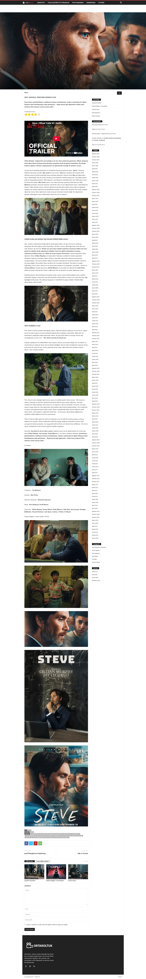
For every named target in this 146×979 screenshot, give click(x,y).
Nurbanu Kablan (32, 81)
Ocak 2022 (95, 317)
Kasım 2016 (95, 502)
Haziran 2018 (95, 446)
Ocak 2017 (95, 496)
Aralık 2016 (95, 499)
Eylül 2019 (95, 401)
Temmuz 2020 (96, 371)
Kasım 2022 (95, 288)
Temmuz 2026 (96, 157)
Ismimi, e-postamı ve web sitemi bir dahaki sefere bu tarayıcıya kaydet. (47, 924)
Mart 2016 (94, 526)
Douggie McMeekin (30, 835)
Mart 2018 (94, 454)
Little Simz (79, 835)
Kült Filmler (95, 556)
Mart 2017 (94, 490)
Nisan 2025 (95, 201)
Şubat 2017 (95, 493)
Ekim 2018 (95, 434)
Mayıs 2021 (95, 341)
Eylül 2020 (95, 365)
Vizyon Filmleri (96, 562)
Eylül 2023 (95, 258)
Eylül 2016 (95, 508)
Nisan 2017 (95, 487)
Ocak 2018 (95, 460)
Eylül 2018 (95, 437)
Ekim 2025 (95, 183)
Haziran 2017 (95, 481)
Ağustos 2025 (95, 189)
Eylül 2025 (95, 186)
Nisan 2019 (95, 416)
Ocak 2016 (95, 532)
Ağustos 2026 (95, 154)
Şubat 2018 (95, 457)
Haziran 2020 (95, 374)
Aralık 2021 (95, 320)
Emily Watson (39, 835)
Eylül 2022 (95, 294)
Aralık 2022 (95, 285)
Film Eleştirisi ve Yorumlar (58, 2)
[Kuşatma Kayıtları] (34, 871)
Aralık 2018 (95, 428)
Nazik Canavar (96, 116)
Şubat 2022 (95, 314)
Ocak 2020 (95, 389)
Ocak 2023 (95, 282)
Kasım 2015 (95, 538)
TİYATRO (94, 559)
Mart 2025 (94, 204)
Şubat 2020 (95, 386)
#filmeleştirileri (36, 833)
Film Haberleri (96, 553)
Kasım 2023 (95, 252)
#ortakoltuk (66, 833)
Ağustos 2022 (95, 297)
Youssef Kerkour (64, 837)
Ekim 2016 (95, 505)
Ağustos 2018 (95, 440)
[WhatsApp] (40, 843)
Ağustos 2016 (95, 511)
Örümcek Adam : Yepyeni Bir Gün (101, 133)
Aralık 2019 (95, 392)
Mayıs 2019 (95, 413)
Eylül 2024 (95, 222)
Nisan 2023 (95, 273)
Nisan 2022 (95, 308)
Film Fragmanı (77, 2)
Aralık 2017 (95, 463)
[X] (31, 843)
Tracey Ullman (48, 837)
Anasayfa (41, 2)
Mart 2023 (94, 276)
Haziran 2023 (95, 267)
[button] (121, 2)
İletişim (101, 2)
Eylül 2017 (95, 472)
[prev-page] (85, 861)
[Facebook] (26, 843)
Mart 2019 (94, 419)
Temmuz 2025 (96, 192)
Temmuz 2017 (96, 478)
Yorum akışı (95, 577)
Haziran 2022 (95, 303)
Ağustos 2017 (95, 475)
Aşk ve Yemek (83, 853)
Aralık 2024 (95, 213)
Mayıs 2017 (95, 484)
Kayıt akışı (94, 574)
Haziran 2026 (95, 160)
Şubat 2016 (95, 529)
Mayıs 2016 (95, 520)
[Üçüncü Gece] (78, 871)
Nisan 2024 (95, 237)
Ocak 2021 (95, 353)
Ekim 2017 (95, 469)
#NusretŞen (59, 833)
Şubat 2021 (95, 350)
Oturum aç (95, 571)
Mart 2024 (94, 240)
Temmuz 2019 (96, 407)
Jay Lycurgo (63, 835)
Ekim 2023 (95, 255)
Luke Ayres (28, 837)
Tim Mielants (40, 837)
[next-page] (87, 861)
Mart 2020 (94, 383)
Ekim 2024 (95, 219)
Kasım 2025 (95, 180)
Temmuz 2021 (96, 335)
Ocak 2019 (95, 425)
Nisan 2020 (95, 380)
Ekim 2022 (95, 291)
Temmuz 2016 (96, 514)
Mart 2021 (94, 347)
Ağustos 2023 (95, 261)
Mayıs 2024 (95, 234)
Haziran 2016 (95, 517)
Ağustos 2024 (95, 225)
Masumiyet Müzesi (97, 124)
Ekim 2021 (95, 326)
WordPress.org (96, 580)
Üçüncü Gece (72, 880)
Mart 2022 (94, 311)
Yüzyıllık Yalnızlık (96, 138)
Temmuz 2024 (96, 228)
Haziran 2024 (95, 231)
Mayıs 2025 (95, 198)
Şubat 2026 (95, 171)
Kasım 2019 (95, 395)
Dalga (93, 129)
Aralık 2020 (95, 356)
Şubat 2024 (95, 243)
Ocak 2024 (95, 246)
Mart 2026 (94, 168)
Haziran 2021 (95, 338)
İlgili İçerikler (29, 861)
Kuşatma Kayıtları (30, 880)
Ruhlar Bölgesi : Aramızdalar (55, 880)
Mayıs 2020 (95, 377)
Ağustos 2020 (95, 368)
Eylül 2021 (95, 329)
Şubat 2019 (95, 422)
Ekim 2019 (95, 398)
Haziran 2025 (95, 195)
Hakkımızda (90, 2)
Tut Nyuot (56, 837)
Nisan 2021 (95, 344)
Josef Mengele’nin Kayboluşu (35, 853)
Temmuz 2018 (96, 443)
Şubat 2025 (95, 207)
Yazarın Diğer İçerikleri (42, 861)
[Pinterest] (36, 843)
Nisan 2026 (95, 165)
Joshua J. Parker (71, 835)
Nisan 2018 (95, 452)
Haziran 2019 (95, 410)
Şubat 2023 (95, 279)
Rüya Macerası (96, 112)
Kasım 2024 (95, 216)
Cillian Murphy (75, 833)
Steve (29, 830)
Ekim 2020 (95, 362)
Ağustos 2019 (95, 404)
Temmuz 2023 (96, 264)
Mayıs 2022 (95, 306)
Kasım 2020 (95, 359)
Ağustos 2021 (95, 332)
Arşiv (93, 144)
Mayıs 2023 (95, 270)
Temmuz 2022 (96, 300)
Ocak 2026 (95, 174)
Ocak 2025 (95, 210)
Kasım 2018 (95, 431)
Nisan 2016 (95, 523)
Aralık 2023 (95, 249)
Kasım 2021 (95, 323)
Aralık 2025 (95, 177)
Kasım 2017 (95, 466)
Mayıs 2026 (95, 162)
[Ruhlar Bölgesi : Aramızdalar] (56, 871)
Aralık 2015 (95, 535)
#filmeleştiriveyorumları (48, 833)
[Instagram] (30, 966)
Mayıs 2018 (95, 449)
